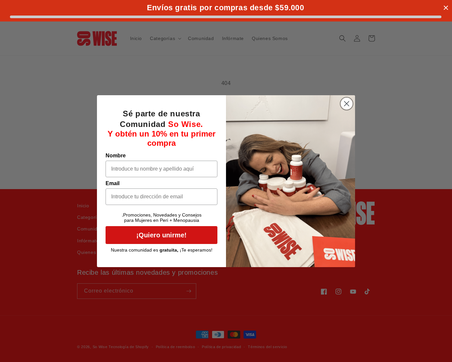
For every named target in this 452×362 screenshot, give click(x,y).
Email (112, 183)
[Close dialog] (346, 103)
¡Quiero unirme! (161, 235)
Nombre (116, 155)
